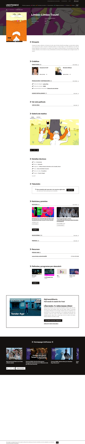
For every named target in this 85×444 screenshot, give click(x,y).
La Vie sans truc (48, 277)
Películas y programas (26, 5)
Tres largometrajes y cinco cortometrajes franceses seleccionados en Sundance (67, 220)
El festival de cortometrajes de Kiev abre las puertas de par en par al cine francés (43, 219)
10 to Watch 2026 (64, 1)
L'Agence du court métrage (52, 88)
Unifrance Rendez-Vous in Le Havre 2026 (53, 1)
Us (57, 275)
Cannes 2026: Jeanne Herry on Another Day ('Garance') (42, 362)
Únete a (73, 5)
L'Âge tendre (48, 306)
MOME (44, 86)
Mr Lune (34, 275)
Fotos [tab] (32, 117)
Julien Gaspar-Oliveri (64, 306)
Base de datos (50, 5)
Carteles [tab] (38, 117)
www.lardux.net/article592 (39, 256)
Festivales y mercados (42, 5)
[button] (77, 122)
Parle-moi (72, 275)
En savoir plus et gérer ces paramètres (12, 443)
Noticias (34, 5)
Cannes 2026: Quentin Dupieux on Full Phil (66, 362)
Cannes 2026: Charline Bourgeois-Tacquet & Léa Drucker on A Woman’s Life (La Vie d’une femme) (17, 363)
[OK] (57, 442)
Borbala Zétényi (52, 18)
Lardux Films (47, 19)
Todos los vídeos (20, 368)
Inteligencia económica (59, 5)
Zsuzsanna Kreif (47, 18)
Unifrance (68, 5)
